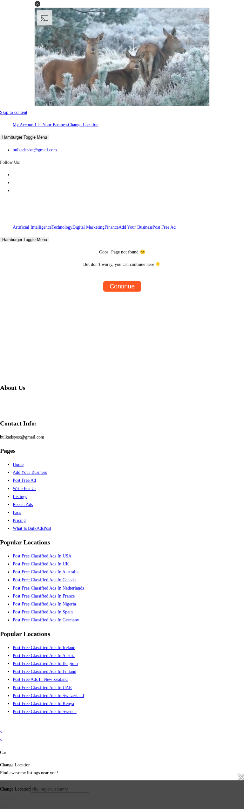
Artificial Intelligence (32, 227)
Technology (61, 227)
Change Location (83, 124)
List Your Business (51, 124)
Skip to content (13, 112)
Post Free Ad (164, 227)
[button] (37, 4)
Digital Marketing (88, 227)
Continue (122, 286)
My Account (24, 124)
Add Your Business (135, 227)
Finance (112, 227)
